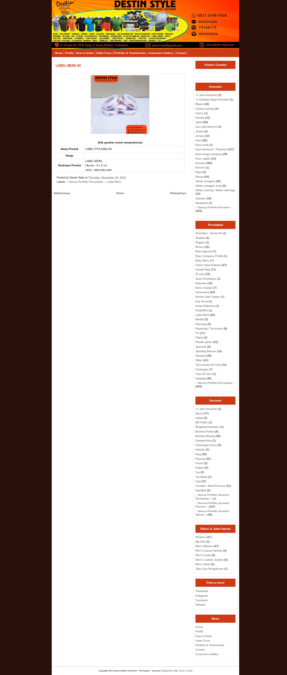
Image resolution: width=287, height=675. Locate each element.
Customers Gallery (160, 53)
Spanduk (200, 346)
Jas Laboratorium (206, 126)
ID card (199, 274)
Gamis (199, 113)
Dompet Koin (203, 440)
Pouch (199, 463)
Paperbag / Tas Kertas (209, 328)
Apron (199, 413)
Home (58, 53)
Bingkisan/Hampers (207, 426)
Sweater (200, 198)
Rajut (198, 172)
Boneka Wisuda (205, 436)
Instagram (201, 595)
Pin (197, 333)
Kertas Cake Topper (207, 296)
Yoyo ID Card (203, 373)
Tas (197, 472)
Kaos (198, 140)
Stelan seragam (205, 181)
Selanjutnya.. (178, 193)
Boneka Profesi (204, 431)
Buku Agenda (203, 251)
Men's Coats (203, 555)
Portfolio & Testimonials (130, 53)
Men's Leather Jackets (209, 559)
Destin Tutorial (185, 671)
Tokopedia (201, 591)
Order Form (103, 53)
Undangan (201, 369)
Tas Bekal (201, 476)
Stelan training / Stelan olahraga (215, 190)
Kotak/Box (201, 310)
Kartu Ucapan (203, 287)
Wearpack (201, 202)
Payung (200, 458)
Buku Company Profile (209, 256)
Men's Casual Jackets (208, 550)
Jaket (198, 122)
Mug (198, 454)
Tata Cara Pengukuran (209, 568)
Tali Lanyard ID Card (208, 364)
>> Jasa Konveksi (206, 95)
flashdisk (200, 490)
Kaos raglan (202, 158)
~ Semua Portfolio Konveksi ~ (213, 207)
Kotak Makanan (205, 305)
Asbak (199, 417)
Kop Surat (201, 301)
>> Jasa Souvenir (206, 408)
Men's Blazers (204, 546)
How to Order (85, 53)
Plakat (199, 337)
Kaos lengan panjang (208, 154)
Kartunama (202, 292)
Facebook (201, 600)
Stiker (198, 360)
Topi (198, 481)
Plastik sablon (203, 342)
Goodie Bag (202, 269)
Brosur (199, 246)
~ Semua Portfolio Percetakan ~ (86, 181)
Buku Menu (202, 260)
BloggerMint (167, 671)
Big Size (200, 541)
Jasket (199, 131)
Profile (69, 53)
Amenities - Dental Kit (208, 233)
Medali (199, 319)
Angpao (200, 242)
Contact (181, 53)
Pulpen (199, 467)
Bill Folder (201, 422)
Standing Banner (205, 351)
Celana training (204, 108)
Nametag (201, 324)
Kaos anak (202, 144)
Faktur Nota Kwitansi (208, 265)
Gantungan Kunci (206, 445)
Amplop (200, 237)
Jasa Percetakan (205, 278)
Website (200, 604)
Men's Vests (202, 564)
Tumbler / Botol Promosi (210, 485)
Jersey (199, 135)
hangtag (200, 378)
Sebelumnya (62, 193)
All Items (200, 537)
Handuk (200, 449)
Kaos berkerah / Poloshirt (211, 149)
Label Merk (114, 181)
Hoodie (199, 117)
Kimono (200, 167)
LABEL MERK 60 (68, 65)
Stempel (200, 355)
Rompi (199, 176)
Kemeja (200, 163)
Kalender (201, 283)
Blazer (199, 104)
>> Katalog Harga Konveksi (212, 99)
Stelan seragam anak (208, 185)
